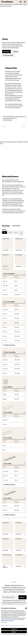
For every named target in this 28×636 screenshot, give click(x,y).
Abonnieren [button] (23, 597)
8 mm (15, 232)
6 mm (10, 232)
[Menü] (25, 2)
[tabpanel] (14, 398)
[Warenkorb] (20, 2)
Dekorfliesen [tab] (16, 226)
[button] (6, 51)
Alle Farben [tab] (6, 226)
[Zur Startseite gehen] (7, 1)
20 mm (21, 233)
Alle (5, 232)
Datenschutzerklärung (20, 604)
